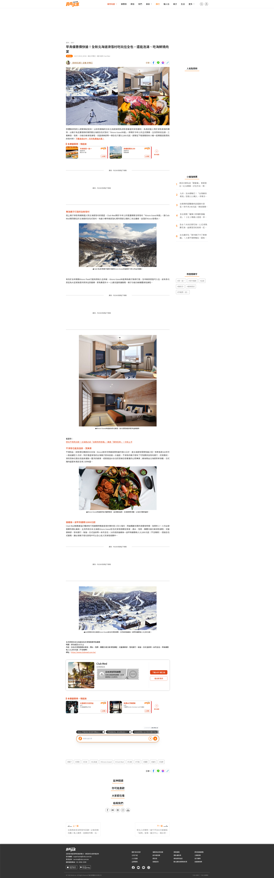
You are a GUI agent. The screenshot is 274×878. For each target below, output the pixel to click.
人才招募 (135, 858)
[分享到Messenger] (163, 63)
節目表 (155, 858)
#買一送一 (181, 280)
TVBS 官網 (196, 875)
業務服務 (177, 852)
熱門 (140, 4)
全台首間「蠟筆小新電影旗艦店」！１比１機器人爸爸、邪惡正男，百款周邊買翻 (193, 216)
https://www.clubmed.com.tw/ (83, 652)
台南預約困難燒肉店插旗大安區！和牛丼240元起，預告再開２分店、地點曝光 (194, 205)
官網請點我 (100, 666)
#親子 (69, 762)
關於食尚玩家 (136, 852)
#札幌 (129, 762)
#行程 (137, 762)
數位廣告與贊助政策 (180, 862)
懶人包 (166, 4)
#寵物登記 (191, 286)
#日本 (85, 762)
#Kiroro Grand (106, 762)
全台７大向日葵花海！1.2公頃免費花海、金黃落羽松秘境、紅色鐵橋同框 (193, 226)
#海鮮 (161, 762)
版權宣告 (156, 862)
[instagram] (148, 867)
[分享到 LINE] (158, 63)
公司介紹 (135, 855)
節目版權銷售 (199, 852)
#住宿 (202, 280)
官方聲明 (198, 858)
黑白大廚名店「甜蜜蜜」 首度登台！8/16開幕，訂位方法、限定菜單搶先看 (193, 184)
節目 (132, 4)
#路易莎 (180, 286)
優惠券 (124, 4)
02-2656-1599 (81, 862)
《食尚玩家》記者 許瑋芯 (82, 62)
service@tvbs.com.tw (81, 859)
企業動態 (135, 862)
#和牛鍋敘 (192, 280)
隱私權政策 (177, 855)
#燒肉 (153, 762)
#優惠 (145, 762)
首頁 (67, 42)
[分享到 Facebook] (153, 63)
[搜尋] (201, 4)
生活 (183, 4)
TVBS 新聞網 (204, 875)
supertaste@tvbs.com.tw (82, 856)
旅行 (158, 4)
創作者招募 (156, 855)
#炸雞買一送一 (182, 292)
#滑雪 (77, 762)
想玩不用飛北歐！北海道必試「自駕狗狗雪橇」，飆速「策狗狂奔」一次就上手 (99, 441)
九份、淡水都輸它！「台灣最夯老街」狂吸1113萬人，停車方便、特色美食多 (193, 195)
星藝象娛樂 (198, 862)
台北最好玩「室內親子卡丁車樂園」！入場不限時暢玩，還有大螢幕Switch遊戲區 (193, 236)
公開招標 (198, 855)
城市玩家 (111, 4)
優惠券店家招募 (158, 852)
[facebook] (133, 867)
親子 (175, 4)
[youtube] (138, 867)
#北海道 (94, 762)
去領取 (103, 156)
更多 (190, 4)
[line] (143, 867)
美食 (148, 4)
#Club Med (119, 762)
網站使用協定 (178, 858)
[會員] (206, 4)
